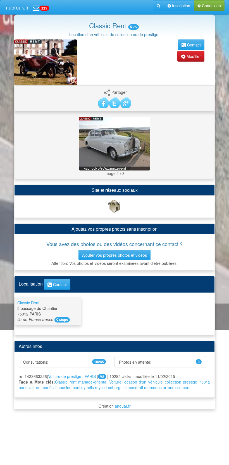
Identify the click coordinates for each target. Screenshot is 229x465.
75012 (204, 382)
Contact (193, 45)
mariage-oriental (92, 382)
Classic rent (66, 382)
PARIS (90, 376)
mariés (48, 387)
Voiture (115, 382)
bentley (79, 387)
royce (100, 387)
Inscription (180, 5)
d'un (142, 382)
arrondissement (176, 387)
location (130, 382)
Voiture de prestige (64, 376)
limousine (63, 387)
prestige (190, 382)
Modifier (193, 56)
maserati (135, 387)
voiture (34, 387)
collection (173, 382)
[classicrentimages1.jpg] (114, 143)
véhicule (155, 382)
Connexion (211, 5)
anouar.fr (123, 406)
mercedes (153, 387)
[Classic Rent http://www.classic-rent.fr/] (114, 206)
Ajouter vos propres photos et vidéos (114, 255)
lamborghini (116, 387)
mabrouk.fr (16, 7)
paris (23, 387)
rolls (90, 387)
